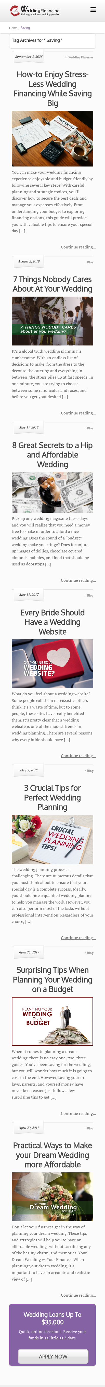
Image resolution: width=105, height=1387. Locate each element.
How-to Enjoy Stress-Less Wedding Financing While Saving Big (53, 88)
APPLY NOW (53, 1356)
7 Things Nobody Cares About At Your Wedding (52, 284)
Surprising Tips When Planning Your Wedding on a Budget (52, 979)
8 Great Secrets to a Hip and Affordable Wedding (52, 454)
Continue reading (77, 247)
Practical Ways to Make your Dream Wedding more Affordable (52, 1154)
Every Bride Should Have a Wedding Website (52, 621)
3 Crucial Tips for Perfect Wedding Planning (52, 797)
